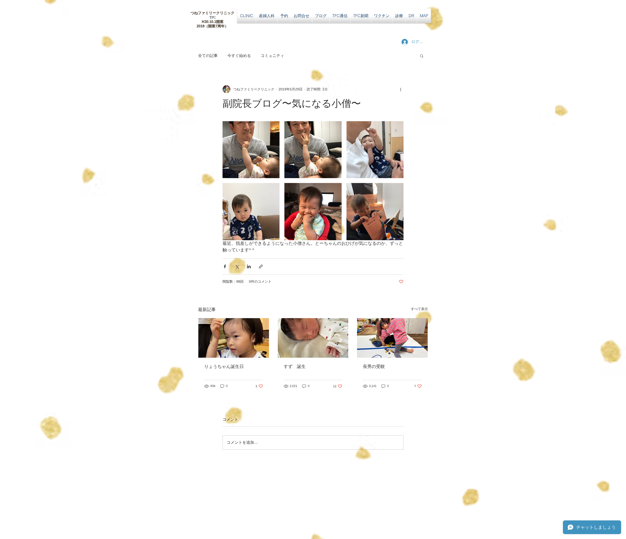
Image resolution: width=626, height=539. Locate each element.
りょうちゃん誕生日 (224, 366)
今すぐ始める (239, 56)
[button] (421, 56)
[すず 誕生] (313, 338)
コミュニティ (272, 56)
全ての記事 (208, 56)
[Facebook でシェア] (225, 266)
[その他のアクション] (400, 89)
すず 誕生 (295, 366)
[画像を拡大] (251, 149)
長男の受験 (374, 366)
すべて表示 (419, 309)
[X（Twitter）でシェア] (237, 266)
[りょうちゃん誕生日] (233, 338)
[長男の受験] (392, 338)
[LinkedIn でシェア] (248, 266)
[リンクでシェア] (260, 266)
